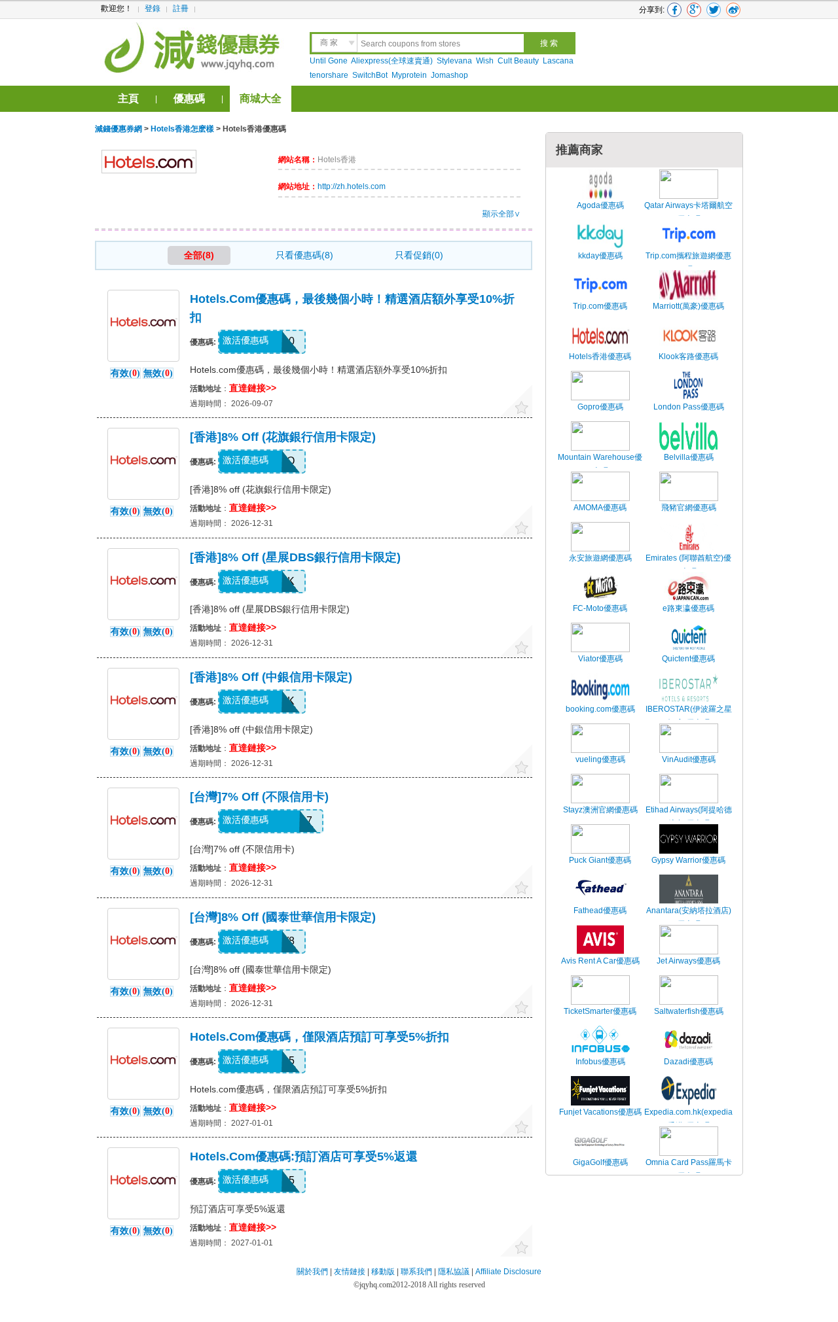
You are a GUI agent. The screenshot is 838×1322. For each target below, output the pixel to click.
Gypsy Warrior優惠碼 (688, 860)
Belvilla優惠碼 (689, 457)
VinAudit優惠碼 (689, 759)
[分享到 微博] (733, 10)
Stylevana (454, 60)
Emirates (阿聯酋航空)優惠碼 (688, 565)
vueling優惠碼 (600, 759)
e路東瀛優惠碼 (688, 608)
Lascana (558, 60)
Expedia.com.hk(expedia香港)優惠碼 (688, 1119)
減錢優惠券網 (194, 46)
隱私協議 (454, 1271)
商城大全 (261, 98)
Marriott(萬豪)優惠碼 (688, 306)
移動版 (383, 1271)
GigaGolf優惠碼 (600, 1162)
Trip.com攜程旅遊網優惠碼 (688, 263)
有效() (125, 373)
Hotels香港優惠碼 (600, 356)
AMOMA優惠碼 (600, 507)
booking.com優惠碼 (600, 709)
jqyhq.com (375, 1284)
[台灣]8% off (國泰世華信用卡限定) (283, 917)
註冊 (181, 8)
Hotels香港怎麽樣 (182, 128)
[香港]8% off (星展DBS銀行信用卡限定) (295, 557)
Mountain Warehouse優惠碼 (600, 464)
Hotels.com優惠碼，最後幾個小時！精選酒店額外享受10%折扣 (318, 369)
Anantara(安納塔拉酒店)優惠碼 (688, 918)
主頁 (128, 98)
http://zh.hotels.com (352, 186)
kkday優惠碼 (600, 255)
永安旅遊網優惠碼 (600, 558)
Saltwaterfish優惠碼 (688, 1011)
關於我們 (312, 1271)
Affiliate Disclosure (508, 1271)
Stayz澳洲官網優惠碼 (600, 809)
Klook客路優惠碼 (688, 356)
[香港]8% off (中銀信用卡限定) (271, 677)
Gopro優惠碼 (600, 406)
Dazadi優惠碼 (688, 1061)
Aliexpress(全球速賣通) (392, 60)
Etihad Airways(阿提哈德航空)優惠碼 (689, 817)
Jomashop (449, 75)
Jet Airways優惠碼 (688, 960)
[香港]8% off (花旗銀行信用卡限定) (283, 437)
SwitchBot (370, 75)
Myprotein (409, 75)
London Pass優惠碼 (688, 406)
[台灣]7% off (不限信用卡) (259, 796)
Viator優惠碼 (600, 658)
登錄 (152, 8)
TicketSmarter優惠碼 (600, 1011)
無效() (158, 373)
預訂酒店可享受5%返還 (237, 1209)
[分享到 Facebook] (674, 10)
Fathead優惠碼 (600, 910)
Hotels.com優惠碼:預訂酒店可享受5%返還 (304, 1156)
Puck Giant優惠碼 (600, 860)
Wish (485, 60)
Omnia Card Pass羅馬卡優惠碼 (689, 1169)
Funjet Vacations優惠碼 (600, 1112)
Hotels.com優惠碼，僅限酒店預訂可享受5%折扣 (319, 1036)
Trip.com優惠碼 (600, 306)
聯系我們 (416, 1271)
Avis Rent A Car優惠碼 (600, 960)
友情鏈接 (349, 1271)
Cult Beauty (518, 60)
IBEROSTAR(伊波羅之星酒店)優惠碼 (689, 716)
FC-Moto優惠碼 (600, 608)
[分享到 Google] (694, 10)
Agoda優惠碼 (600, 205)
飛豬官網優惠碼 (688, 507)
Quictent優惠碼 (688, 658)
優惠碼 (189, 98)
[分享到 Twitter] (713, 10)
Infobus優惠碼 (600, 1061)
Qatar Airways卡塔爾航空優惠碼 (688, 212)
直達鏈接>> (252, 388)
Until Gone (329, 60)
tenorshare (329, 75)
